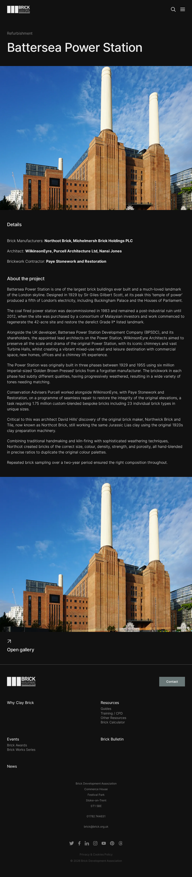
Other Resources (113, 718)
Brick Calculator (113, 722)
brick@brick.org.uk (96, 826)
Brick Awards (17, 745)
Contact (172, 681)
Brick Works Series (21, 750)
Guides (106, 709)
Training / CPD (112, 713)
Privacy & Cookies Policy (96, 854)
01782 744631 (96, 816)
